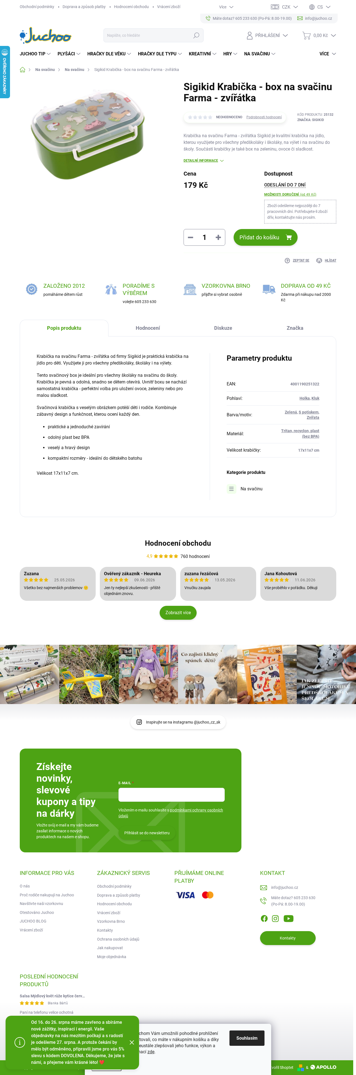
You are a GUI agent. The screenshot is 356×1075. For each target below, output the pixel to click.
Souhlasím (247, 1038)
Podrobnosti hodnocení (264, 117)
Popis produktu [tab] (64, 328)
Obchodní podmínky (37, 6)
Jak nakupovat (110, 948)
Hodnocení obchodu (131, 6)
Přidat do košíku (259, 237)
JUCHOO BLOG (33, 921)
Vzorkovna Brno (111, 921)
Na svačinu (252, 488)
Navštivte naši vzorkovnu (41, 903)
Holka (305, 398)
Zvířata (313, 417)
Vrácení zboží (168, 6)
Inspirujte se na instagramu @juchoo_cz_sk (183, 722)
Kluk (315, 398)
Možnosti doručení (290, 194)
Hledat (196, 35)
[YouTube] (288, 917)
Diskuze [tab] (223, 328)
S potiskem (308, 412)
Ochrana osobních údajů (118, 939)
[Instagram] (275, 917)
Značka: (310, 120)
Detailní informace (201, 161)
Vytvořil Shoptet (279, 1067)
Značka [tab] (295, 328)
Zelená (291, 412)
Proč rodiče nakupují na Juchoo (47, 895)
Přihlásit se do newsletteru (147, 833)
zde (150, 1051)
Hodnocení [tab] (148, 328)
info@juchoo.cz (284, 887)
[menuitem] (36, 54)
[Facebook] (264, 917)
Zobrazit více (178, 612)
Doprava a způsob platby (84, 6)
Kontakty (105, 930)
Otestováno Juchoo (37, 912)
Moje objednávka (111, 957)
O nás (25, 886)
